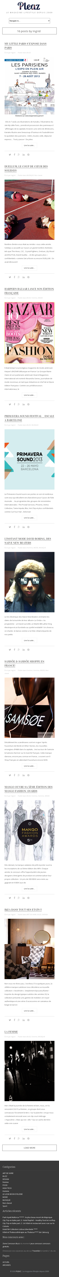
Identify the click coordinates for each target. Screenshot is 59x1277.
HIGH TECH (7, 1188)
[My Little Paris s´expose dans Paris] (29, 116)
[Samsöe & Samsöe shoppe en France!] (29, 737)
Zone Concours (9, 1243)
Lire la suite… (29, 145)
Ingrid (13, 53)
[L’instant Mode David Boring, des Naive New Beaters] (29, 611)
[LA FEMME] (29, 1100)
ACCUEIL (6, 1262)
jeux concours (36, 1243)
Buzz (18, 1243)
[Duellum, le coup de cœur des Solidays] (29, 239)
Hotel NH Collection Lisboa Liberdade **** (20, 1229)
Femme (34, 298)
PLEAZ (18, 1271)
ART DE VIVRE (31, 914)
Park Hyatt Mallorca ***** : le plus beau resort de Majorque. (28, 1217)
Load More (29, 1147)
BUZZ (29, 53)
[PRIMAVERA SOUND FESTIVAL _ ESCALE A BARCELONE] (29, 489)
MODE (40, 298)
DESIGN (45, 914)
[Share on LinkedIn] (24, 154)
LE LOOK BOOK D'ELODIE (13, 1194)
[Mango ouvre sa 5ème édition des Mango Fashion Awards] (29, 860)
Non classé (38, 175)
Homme (30, 548)
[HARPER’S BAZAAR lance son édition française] (29, 363)
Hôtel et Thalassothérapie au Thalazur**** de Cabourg (26, 1232)
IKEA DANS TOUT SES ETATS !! (23, 909)
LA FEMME (11, 1031)
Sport (5, 1206)
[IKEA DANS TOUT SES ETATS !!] (29, 978)
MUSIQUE (30, 175)
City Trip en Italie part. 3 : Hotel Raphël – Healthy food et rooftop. (29, 1220)
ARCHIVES (7, 1265)
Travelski (36, 1251)
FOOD (5, 1185)
